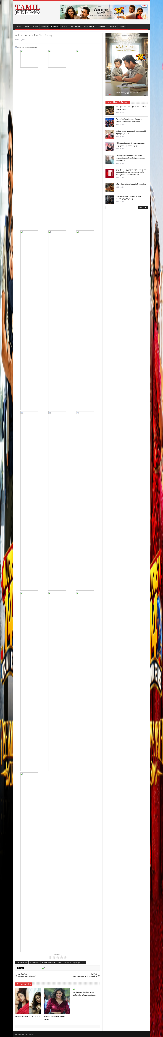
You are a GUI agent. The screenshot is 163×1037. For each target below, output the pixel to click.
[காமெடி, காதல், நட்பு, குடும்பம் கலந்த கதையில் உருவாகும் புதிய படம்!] (109, 134)
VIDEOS (122, 27)
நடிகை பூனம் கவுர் (79, 962)
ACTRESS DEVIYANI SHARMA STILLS (27, 1017)
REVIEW (35, 27)
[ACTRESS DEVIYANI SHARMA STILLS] (28, 1001)
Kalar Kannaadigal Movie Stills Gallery (85, 975)
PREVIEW (45, 27)
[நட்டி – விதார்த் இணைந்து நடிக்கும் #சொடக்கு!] (109, 187)
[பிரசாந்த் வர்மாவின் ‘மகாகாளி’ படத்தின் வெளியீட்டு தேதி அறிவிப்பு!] (109, 199)
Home (19, 27)
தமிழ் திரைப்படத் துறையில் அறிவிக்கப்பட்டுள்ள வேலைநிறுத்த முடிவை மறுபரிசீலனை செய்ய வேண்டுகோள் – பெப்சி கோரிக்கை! (131, 172)
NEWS (27, 27)
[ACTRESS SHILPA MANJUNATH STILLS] (57, 1001)
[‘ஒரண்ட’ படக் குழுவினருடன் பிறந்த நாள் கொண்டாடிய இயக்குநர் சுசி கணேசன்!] (109, 122)
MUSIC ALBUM (89, 27)
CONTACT (112, 27)
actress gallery (34, 962)
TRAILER (64, 27)
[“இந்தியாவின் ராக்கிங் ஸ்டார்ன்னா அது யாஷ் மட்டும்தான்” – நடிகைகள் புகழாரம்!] (109, 146)
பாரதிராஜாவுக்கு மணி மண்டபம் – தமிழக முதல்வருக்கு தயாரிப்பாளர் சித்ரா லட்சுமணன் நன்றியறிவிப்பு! (130, 158)
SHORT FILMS (76, 27)
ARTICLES (101, 27)
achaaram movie (21, 962)
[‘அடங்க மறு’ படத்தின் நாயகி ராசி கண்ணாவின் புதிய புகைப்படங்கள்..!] (86, 989)
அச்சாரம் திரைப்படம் (64, 962)
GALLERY (54, 27)
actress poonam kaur (48, 962)
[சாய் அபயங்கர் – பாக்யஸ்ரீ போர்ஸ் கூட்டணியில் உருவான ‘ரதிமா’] (109, 110)
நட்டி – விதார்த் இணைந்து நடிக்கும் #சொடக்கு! (131, 184)
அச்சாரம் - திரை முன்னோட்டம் (27, 975)
